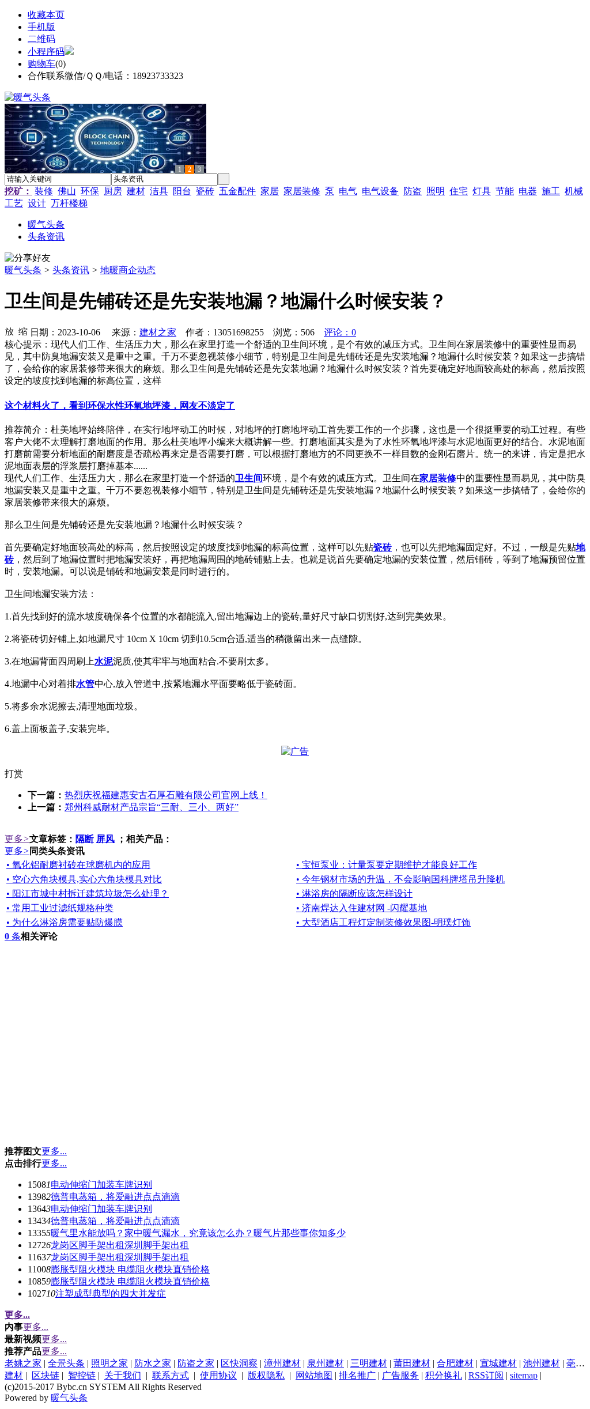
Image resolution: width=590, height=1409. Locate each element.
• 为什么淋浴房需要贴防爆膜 (64, 922)
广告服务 (400, 1375)
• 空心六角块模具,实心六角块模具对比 (84, 879)
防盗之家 (195, 1363)
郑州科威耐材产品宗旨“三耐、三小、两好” (152, 807)
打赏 (14, 774)
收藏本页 (46, 15)
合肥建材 (455, 1363)
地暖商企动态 (128, 270)
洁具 (159, 191)
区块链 (45, 1375)
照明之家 (109, 1363)
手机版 (41, 27)
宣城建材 (498, 1363)
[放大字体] (9, 330)
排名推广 (357, 1375)
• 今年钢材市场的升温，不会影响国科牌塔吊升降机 (400, 879)
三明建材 (368, 1363)
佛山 (67, 191)
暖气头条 (23, 270)
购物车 (41, 64)
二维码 (41, 39)
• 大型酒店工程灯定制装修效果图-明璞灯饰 (383, 922)
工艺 (14, 203)
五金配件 (237, 191)
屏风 (105, 839)
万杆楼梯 (69, 203)
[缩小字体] (23, 330)
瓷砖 (205, 191)
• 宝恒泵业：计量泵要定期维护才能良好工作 (386, 865)
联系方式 (170, 1375)
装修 (44, 191)
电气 (348, 191)
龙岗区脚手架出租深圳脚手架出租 (120, 1245)
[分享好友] (28, 258)
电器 (528, 191)
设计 (37, 203)
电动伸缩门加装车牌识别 (101, 1184)
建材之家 (157, 332)
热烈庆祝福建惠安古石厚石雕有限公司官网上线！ (166, 795)
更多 (17, 839)
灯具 (481, 191)
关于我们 (122, 1375)
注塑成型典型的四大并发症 (110, 1293)
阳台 (182, 191)
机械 (574, 191)
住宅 (458, 191)
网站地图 (314, 1375)
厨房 (113, 191)
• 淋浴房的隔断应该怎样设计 (354, 893)
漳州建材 (282, 1363)
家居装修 (301, 191)
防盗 (412, 191)
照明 (435, 191)
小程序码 (46, 51)
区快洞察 (239, 1363)
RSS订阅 (486, 1375)
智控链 (82, 1375)
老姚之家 (23, 1363)
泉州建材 (325, 1363)
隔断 (84, 839)
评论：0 (340, 332)
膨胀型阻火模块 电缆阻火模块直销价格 (130, 1269)
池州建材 (541, 1363)
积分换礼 (443, 1375)
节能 (505, 191)
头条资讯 (70, 270)
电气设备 (380, 191)
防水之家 (152, 1363)
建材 (136, 191)
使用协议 (218, 1375)
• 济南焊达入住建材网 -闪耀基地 (361, 908)
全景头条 (66, 1363)
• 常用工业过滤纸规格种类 (60, 908)
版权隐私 (266, 1375)
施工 (551, 191)
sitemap (524, 1375)
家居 (269, 191)
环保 (90, 191)
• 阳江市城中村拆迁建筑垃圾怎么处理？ (87, 893)
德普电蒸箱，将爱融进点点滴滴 (115, 1197)
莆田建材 (412, 1363)
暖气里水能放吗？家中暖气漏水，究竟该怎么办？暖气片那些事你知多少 (198, 1233)
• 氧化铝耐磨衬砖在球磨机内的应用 (78, 865)
